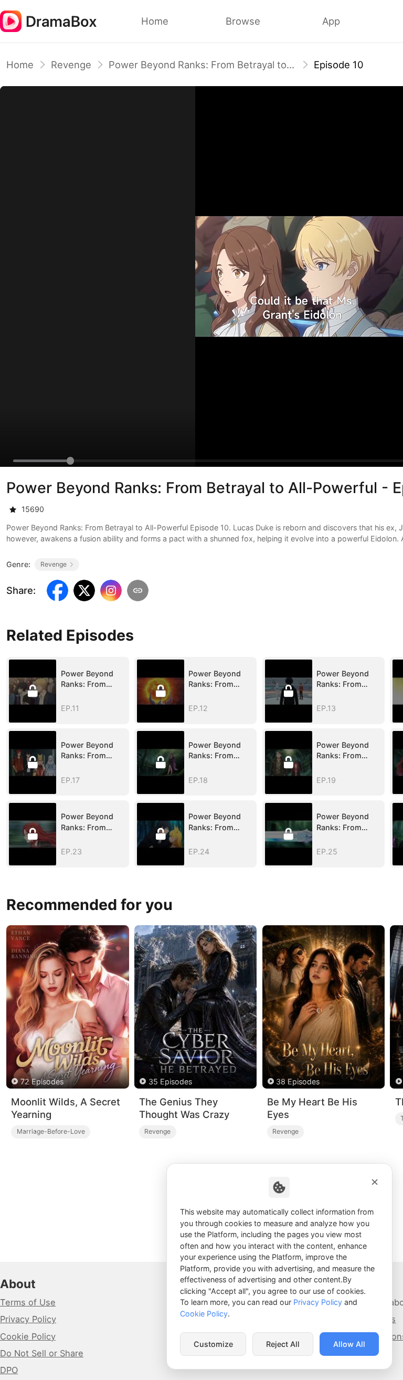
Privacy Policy (28, 1319)
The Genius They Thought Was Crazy (184, 1108)
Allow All (349, 1344)
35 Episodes (170, 1081)
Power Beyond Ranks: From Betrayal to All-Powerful (202, 64)
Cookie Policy (28, 1336)
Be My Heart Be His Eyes (312, 1108)
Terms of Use (28, 1302)
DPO (9, 1370)
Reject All (283, 1344)
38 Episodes (298, 1081)
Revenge (71, 64)
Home (20, 64)
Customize (213, 1344)
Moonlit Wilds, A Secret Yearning (65, 1108)
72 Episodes (41, 1081)
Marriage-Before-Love (51, 1131)
